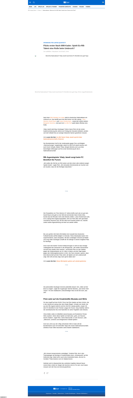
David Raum (52, 121)
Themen (88, 6)
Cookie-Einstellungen (70, 393)
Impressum (48, 393)
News (30, 6)
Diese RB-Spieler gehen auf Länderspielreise (71, 261)
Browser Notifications (82, 393)
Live (35, 6)
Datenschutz (61, 393)
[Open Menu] (30, 2)
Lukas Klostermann (65, 121)
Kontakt (54, 393)
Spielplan (41, 6)
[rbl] (56, 388)
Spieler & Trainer (51, 6)
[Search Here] (34, 2)
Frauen (81, 6)
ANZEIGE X (3, 397)
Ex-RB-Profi (68, 123)
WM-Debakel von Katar (57, 117)
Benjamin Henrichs (49, 123)
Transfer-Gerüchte (65, 6)
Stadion (75, 6)
